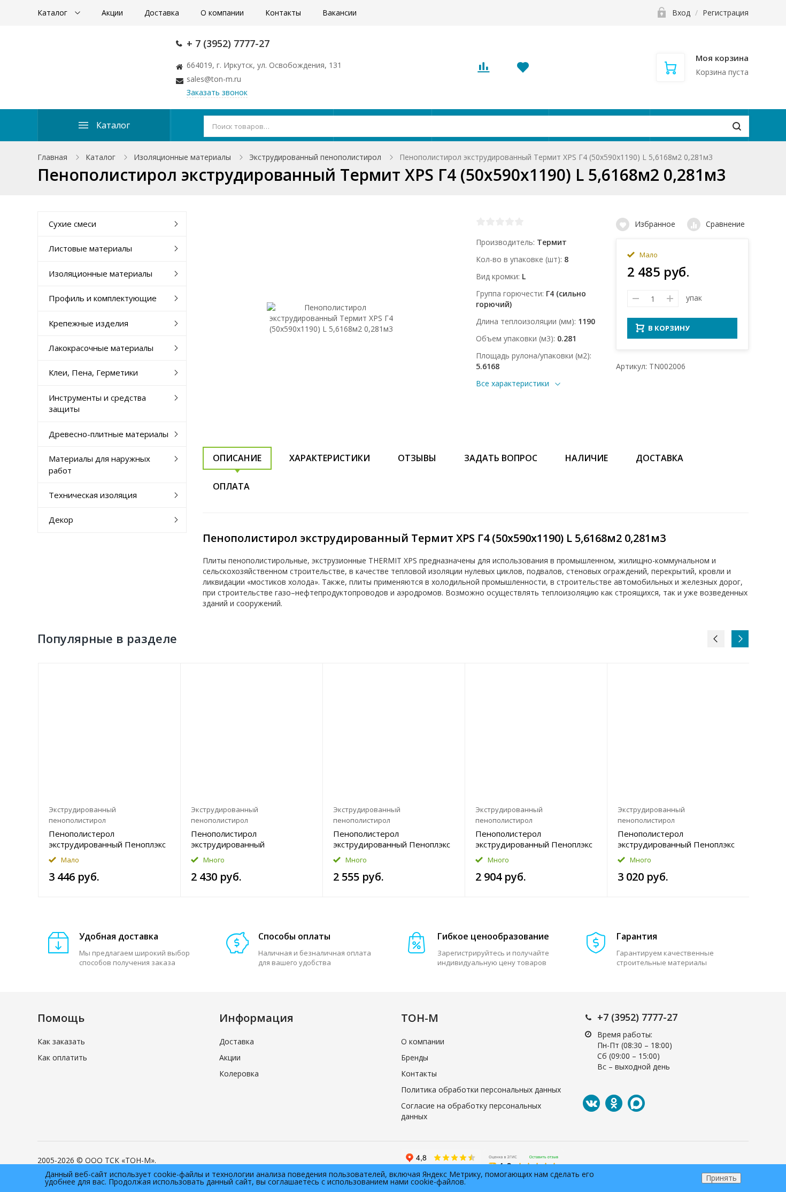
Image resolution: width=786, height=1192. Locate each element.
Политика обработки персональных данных (481, 1089)
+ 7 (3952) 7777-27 (228, 43)
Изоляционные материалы (182, 157)
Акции (112, 12)
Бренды (414, 1057)
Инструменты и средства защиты (97, 403)
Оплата (231, 486)
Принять (721, 1178)
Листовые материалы (90, 248)
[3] (500, 221)
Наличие (586, 458)
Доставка (161, 12)
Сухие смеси (72, 223)
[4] (509, 221)
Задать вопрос (500, 458)
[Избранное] (146, 677)
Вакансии (339, 12)
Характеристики (329, 458)
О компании (222, 12)
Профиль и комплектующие (103, 298)
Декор (61, 519)
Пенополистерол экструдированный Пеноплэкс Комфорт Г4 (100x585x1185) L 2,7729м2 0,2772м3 (107, 839)
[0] (483, 70)
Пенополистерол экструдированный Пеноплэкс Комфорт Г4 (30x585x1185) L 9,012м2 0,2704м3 (533, 839)
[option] (109, 780)
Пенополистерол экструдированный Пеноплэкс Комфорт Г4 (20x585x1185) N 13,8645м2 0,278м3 (676, 839)
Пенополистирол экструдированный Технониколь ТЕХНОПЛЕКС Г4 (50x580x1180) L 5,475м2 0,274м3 (250, 839)
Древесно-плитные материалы (108, 434)
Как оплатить (62, 1057)
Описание (237, 458)
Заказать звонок (217, 92)
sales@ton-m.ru (214, 79)
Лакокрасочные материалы (101, 347)
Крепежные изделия (88, 323)
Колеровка (239, 1073)
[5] (519, 221)
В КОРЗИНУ (669, 328)
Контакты (283, 12)
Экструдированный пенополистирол (315, 157)
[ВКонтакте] (591, 1103)
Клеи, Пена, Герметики (93, 372)
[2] (490, 221)
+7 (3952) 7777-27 (637, 1017)
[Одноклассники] (613, 1103)
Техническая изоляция (93, 495)
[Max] (636, 1103)
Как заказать (61, 1041)
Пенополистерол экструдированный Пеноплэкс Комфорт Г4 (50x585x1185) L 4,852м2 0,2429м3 (391, 839)
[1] (481, 221)
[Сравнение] (166, 677)
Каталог (53, 12)
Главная (52, 157)
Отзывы (417, 458)
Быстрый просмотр (109, 732)
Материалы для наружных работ (99, 464)
